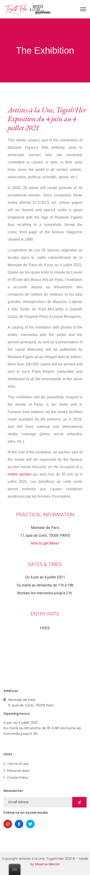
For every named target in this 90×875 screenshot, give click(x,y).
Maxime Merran (47, 864)
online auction (19, 474)
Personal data (18, 770)
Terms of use (18, 763)
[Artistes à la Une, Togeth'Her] (27, 9)
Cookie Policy (17, 777)
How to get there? (45, 543)
